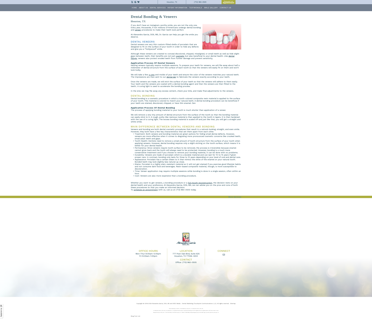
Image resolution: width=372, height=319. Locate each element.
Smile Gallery (211, 8)
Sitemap (233, 303)
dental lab (171, 77)
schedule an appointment (146, 190)
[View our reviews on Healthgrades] (138, 1)
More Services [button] (234, 197)
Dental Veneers (143, 41)
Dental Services (158, 8)
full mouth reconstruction (200, 183)
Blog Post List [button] (135, 316)
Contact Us (225, 8)
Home (134, 8)
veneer (138, 30)
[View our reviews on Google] (135, 1)
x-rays (152, 74)
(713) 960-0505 (183, 190)
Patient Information (177, 8)
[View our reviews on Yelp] (132, 1)
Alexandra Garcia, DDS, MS (161, 303)
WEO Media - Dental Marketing (183, 303)
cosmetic (180, 56)
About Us (143, 8)
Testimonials (195, 8)
